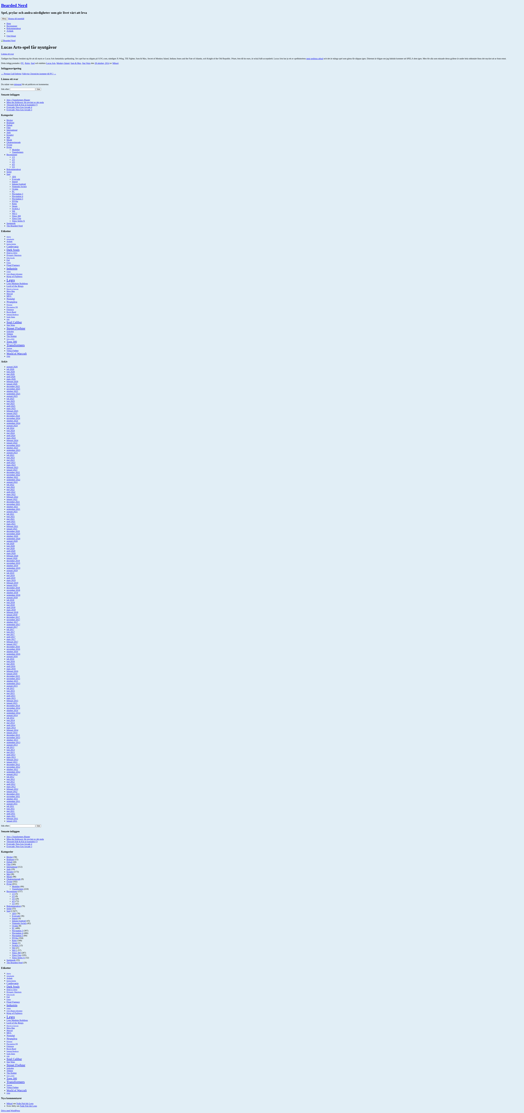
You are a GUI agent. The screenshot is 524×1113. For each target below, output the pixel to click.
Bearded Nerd (14, 5)
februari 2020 (12, 556)
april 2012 (11, 784)
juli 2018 (10, 600)
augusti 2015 (12, 686)
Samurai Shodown (13, 315)
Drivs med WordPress (10, 1110)
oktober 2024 (12, 421)
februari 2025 (12, 411)
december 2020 (13, 531)
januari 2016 (12, 674)
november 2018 (13, 590)
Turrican (9, 348)
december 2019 (13, 561)
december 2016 (13, 647)
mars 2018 (11, 610)
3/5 (13, 162)
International (12, 130)
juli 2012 (10, 777)
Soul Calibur (14, 322)
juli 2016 (10, 659)
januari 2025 (12, 413)
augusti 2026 (12, 367)
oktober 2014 (12, 710)
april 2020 (11, 551)
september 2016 (13, 654)
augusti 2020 (12, 541)
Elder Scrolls (11, 258)
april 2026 (11, 376)
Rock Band (11, 312)
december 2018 (13, 588)
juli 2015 (10, 688)
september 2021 (13, 509)
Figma (9, 263)
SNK (8, 319)
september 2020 (13, 538)
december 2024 (13, 416)
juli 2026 (10, 369)
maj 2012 (11, 782)
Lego (11, 280)
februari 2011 (12, 818)
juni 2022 (11, 487)
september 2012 (13, 772)
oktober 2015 (12, 681)
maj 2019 (11, 575)
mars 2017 (11, 639)
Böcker (10, 120)
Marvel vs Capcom (12, 289)
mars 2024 (11, 438)
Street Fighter (16, 328)
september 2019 (13, 568)
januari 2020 (12, 558)
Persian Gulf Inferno (11, 74)
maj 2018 (11, 605)
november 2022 (13, 475)
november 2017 (13, 620)
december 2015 (13, 676)
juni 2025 (11, 401)
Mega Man (11, 291)
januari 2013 (12, 762)
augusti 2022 (12, 482)
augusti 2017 (12, 627)
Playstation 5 (17, 199)
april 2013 (11, 755)
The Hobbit (12, 336)
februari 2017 (12, 642)
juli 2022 (10, 484)
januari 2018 (12, 615)
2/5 (13, 159)
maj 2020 (11, 548)
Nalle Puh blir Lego (24, 1103)
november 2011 (13, 796)
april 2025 (11, 406)
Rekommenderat (14, 28)
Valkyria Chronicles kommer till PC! (39, 74)
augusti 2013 (12, 745)
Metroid (10, 294)
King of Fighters (14, 276)
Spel (33, 63)
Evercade (16, 179)
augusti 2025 (12, 396)
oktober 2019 (12, 565)
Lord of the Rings (15, 286)
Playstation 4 (17, 196)
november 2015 (13, 678)
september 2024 (13, 423)
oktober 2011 (12, 799)
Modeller (16, 150)
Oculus (15, 189)
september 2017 (13, 624)
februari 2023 (12, 467)
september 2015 (13, 683)
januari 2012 (12, 791)
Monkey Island (62, 63)
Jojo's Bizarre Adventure (14, 274)
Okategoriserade (14, 142)
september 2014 (13, 713)
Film (9, 127)
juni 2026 (11, 371)
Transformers (17, 152)
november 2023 (13, 445)
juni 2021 (11, 516)
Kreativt (10, 135)
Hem (9, 23)
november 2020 (13, 534)
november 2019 (13, 563)
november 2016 (13, 649)
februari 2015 (12, 701)
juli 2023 (10, 455)
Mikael (115, 63)
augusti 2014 (12, 715)
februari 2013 (12, 759)
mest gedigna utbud (314, 58)
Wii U (14, 213)
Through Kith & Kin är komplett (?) (22, 105)
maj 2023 (11, 460)
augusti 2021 (12, 511)
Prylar (9, 147)
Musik (9, 140)
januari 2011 (12, 821)
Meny (4, 19)
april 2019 (11, 578)
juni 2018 (11, 602)
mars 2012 (11, 786)
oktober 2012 (12, 769)
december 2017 (13, 617)
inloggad (18, 84)
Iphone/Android (19, 184)
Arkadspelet (10, 239)
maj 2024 (11, 433)
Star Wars (86, 63)
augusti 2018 (12, 597)
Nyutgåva (12, 301)
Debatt (9, 125)
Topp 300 (12, 341)
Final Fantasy (13, 265)
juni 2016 (11, 661)
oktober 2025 (12, 391)
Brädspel (10, 123)
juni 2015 (11, 691)
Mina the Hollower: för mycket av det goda (25, 102)
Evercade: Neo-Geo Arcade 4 (19, 107)
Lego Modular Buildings (17, 283)
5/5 (13, 167)
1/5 (13, 157)
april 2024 (11, 435)
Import (15, 181)
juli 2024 (10, 428)
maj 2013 (11, 752)
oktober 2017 (12, 622)
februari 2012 (12, 789)
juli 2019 (10, 573)
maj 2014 (11, 723)
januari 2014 (12, 732)
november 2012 (13, 767)
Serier (9, 172)
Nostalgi (11, 298)
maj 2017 (11, 634)
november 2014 (13, 708)
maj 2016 (11, 664)
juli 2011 (10, 806)
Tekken (10, 334)
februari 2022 (12, 497)
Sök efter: (5, 89)
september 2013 (13, 742)
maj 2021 (11, 519)
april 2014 (11, 725)
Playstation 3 (17, 194)
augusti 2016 (12, 656)
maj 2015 (11, 693)
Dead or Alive (12, 253)
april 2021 (11, 521)
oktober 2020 (12, 536)
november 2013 (13, 737)
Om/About (11, 36)
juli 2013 (10, 747)
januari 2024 (12, 443)
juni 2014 (11, 720)
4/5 (13, 164)
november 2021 (13, 504)
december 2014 (13, 705)
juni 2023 (11, 457)
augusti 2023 (12, 453)
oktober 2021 (12, 507)
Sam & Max (76, 63)
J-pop (9, 272)
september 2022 (13, 480)
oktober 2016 (12, 651)
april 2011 (11, 813)
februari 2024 (12, 440)
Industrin (12, 268)
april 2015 (11, 696)
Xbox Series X (18, 221)
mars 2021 (11, 524)
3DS (14, 177)
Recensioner (12, 26)
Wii (13, 211)
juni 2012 (11, 779)
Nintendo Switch (19, 186)
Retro (27, 63)
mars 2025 (11, 408)
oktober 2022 (12, 477)
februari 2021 (12, 526)
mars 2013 (11, 757)
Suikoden (10, 331)
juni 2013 (11, 750)
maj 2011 (10, 811)
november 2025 (13, 389)
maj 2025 (11, 403)
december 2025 (13, 386)
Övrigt (9, 145)
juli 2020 (10, 543)
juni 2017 (11, 632)
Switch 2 (16, 208)
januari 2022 (12, 499)
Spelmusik (11, 223)
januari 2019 (12, 585)
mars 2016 (11, 669)
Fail (8, 260)
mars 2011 (11, 816)
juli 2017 (10, 629)
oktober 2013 (12, 740)
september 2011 (13, 801)
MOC (9, 296)
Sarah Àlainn (11, 317)
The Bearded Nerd (15, 226)
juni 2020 (11, 546)
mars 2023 (11, 465)
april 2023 (11, 462)
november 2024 (13, 418)
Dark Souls (13, 249)
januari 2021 (12, 529)
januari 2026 (12, 384)
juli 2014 (10, 718)
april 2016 (11, 666)
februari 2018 (12, 612)
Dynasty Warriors (14, 255)
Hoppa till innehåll (16, 18)
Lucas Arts (50, 63)
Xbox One (16, 218)
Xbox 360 (16, 216)
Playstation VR (12, 307)
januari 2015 (12, 703)
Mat (8, 137)
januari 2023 (12, 470)
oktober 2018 (12, 592)
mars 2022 (11, 494)
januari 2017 (12, 644)
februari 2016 (12, 671)
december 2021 (13, 502)
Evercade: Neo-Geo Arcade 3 (19, 110)
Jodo (9, 132)
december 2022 (13, 472)
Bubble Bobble (11, 244)
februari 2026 (12, 381)
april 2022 (11, 492)
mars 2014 (11, 728)
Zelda (8, 356)
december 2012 (13, 764)
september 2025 (13, 394)
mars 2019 (11, 580)
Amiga (9, 236)
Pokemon (10, 309)
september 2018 (13, 595)
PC (22, 63)
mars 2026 (11, 379)
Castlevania (12, 246)
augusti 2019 (12, 570)
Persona (9, 305)
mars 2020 (11, 553)
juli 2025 (10, 399)
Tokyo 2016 (10, 339)
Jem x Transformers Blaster (18, 100)
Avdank (10, 31)
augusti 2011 (12, 804)
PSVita (15, 201)
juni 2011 (11, 809)
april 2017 (11, 637)
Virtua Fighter (13, 350)
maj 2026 (11, 374)
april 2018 (11, 607)
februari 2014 (12, 730)
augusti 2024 (12, 426)
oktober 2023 (12, 448)
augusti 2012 (12, 774)
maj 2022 (11, 489)
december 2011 (13, 794)
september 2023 (13, 450)
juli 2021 (10, 514)
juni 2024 (11, 430)
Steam (14, 206)
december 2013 (13, 735)
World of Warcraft (17, 353)
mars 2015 (11, 698)
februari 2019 (12, 583)
